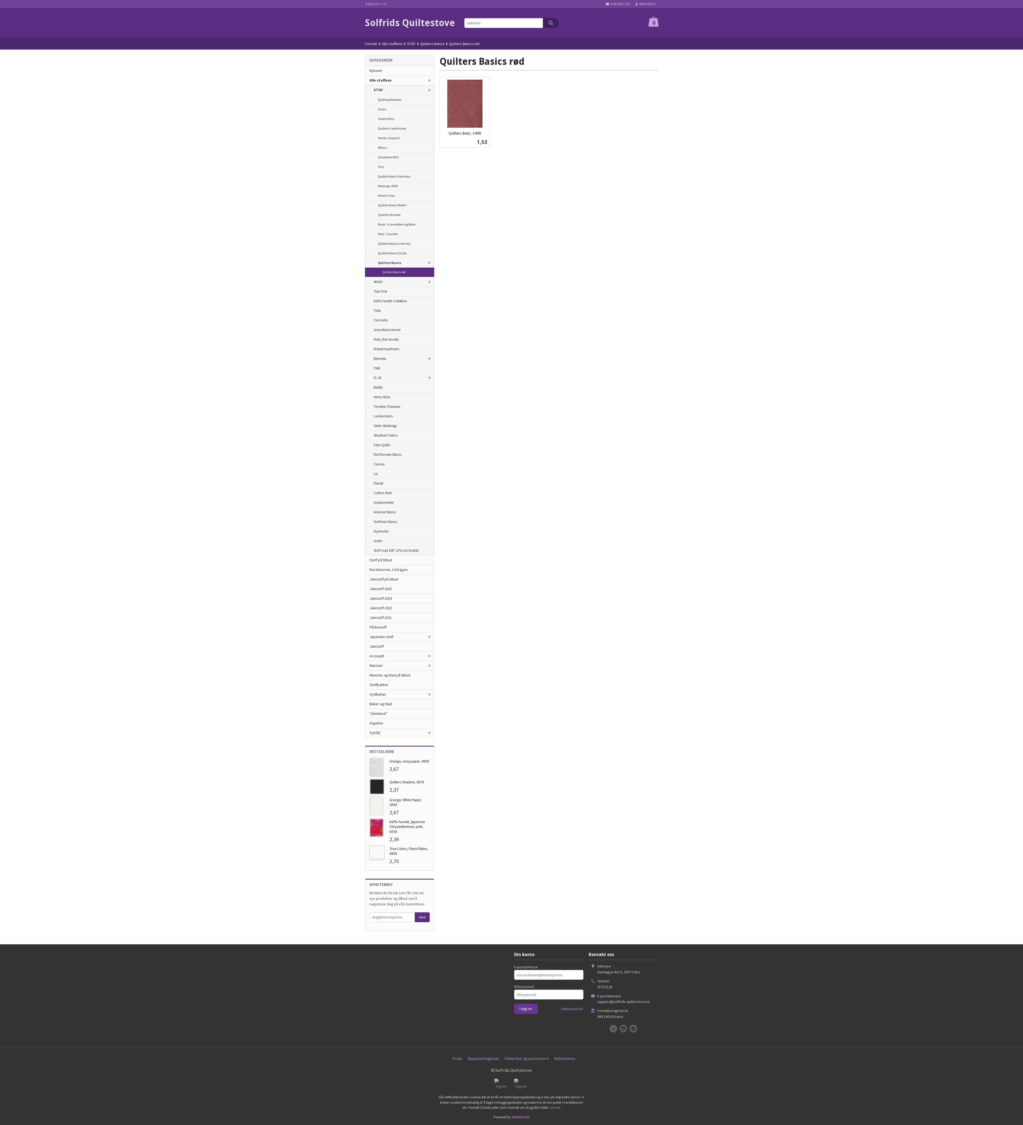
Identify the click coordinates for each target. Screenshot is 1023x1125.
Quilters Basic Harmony (394, 176)
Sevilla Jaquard (389, 138)
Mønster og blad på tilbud (390, 675)
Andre (378, 541)
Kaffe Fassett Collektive (390, 301)
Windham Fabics (385, 435)
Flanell (378, 483)
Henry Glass (382, 397)
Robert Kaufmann (386, 349)
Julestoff (377, 646)
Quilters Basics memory (394, 243)
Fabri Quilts (382, 445)
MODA (378, 282)
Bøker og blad (381, 703)
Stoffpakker (379, 684)
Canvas (379, 464)
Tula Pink (380, 291)
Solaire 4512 (386, 119)
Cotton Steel (383, 493)
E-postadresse (526, 967)
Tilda (377, 310)
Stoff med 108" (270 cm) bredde (396, 550)
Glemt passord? (572, 1009)
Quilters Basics (389, 263)
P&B (377, 368)
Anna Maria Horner (387, 330)
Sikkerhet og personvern (526, 1058)
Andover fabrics (385, 512)
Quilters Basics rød (394, 272)
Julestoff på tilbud (384, 579)
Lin (376, 473)
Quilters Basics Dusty (392, 253)
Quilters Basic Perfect (392, 205)
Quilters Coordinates (392, 128)
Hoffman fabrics (385, 521)
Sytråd (375, 732)
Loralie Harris (383, 416)
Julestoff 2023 (381, 608)
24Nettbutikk (520, 1117)
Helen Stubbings (385, 426)
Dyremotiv (381, 531)
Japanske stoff (381, 636)
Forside (371, 43)
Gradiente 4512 (388, 157)
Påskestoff (378, 627)
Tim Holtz (381, 320)
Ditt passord (524, 986)
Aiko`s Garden (388, 234)
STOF (378, 90)
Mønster (376, 665)
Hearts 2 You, (386, 195)
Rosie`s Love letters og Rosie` (397, 224)
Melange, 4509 (387, 186)
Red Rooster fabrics (388, 454)
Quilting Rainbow (389, 100)
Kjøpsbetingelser (483, 1058)
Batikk (378, 387)
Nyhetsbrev (564, 1058)
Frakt (457, 1058)
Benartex (380, 358)
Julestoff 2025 (381, 588)
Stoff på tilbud (381, 560)
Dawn (382, 109)
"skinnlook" (378, 713)
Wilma (382, 148)
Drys (381, 167)
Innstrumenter (384, 502)
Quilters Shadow (389, 215)
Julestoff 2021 (381, 617)
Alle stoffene (381, 80)
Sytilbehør (378, 694)
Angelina (376, 723)
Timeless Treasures (387, 406)
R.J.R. (378, 378)
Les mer (555, 1107)
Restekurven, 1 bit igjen (389, 569)
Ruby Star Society (386, 339)
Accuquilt (377, 656)
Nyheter (376, 70)
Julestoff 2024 (381, 598)
